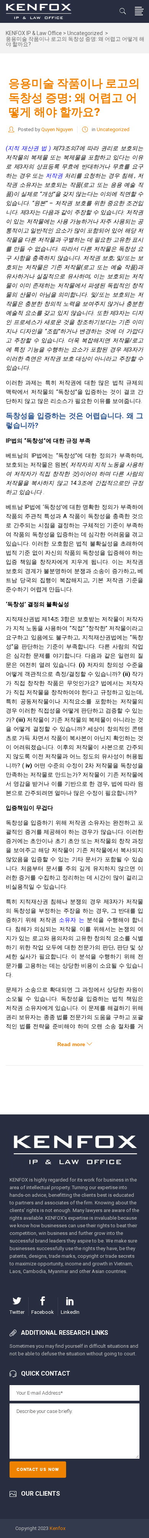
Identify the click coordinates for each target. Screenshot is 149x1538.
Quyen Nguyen (57, 129)
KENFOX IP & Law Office (34, 33)
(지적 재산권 (23, 148)
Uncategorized (85, 33)
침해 (128, 175)
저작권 (55, 175)
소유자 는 (73, 920)
